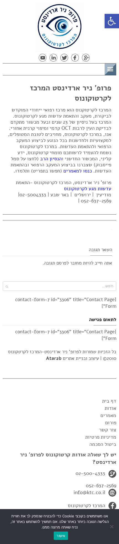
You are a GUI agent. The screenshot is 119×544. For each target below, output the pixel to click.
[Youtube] (42, 58)
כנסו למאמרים (77, 170)
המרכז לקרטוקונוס (86, 505)
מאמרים (108, 415)
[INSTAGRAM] (32, 58)
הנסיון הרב (51, 158)
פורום (110, 422)
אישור (60, 535)
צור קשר (107, 429)
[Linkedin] (53, 58)
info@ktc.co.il (89, 492)
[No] (112, 526)
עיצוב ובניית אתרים (72, 358)
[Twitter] (64, 58)
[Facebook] (75, 58)
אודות (110, 408)
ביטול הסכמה (102, 444)
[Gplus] (86, 58)
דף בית (109, 401)
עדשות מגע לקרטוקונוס (87, 188)
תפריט (95, 68)
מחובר (76, 263)
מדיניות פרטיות (100, 437)
